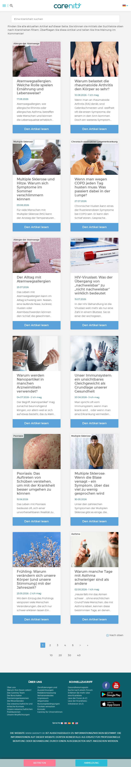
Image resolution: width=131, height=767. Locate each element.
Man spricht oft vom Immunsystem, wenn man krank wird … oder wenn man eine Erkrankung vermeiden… (93, 408)
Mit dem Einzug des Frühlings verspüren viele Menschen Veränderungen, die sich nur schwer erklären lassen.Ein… (35, 604)
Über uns (11, 687)
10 (51, 655)
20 (60, 655)
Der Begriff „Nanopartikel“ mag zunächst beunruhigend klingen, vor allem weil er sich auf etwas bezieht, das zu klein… (36, 408)
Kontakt (41, 709)
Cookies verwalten (46, 706)
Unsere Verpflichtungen (18, 714)
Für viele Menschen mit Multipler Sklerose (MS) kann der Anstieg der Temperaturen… (36, 213)
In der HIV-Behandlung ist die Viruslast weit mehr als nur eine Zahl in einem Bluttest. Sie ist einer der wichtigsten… (94, 310)
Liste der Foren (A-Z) (77, 698)
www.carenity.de (35, 733)
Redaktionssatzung (46, 693)
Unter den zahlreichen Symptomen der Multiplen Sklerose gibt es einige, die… (91, 508)
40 (79, 655)
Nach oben (116, 635)
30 (69, 655)
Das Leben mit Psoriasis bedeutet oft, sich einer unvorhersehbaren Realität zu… (36, 508)
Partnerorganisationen (18, 698)
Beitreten (39, 762)
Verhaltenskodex (45, 695)
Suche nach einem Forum (80, 690)
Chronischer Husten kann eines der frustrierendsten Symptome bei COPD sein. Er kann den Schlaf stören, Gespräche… (94, 211)
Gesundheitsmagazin (78, 687)
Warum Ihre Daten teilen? (19, 690)
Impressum (43, 698)
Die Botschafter (14, 695)
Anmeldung (91, 762)
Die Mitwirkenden (15, 701)
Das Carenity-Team (16, 693)
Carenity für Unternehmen (49, 712)
